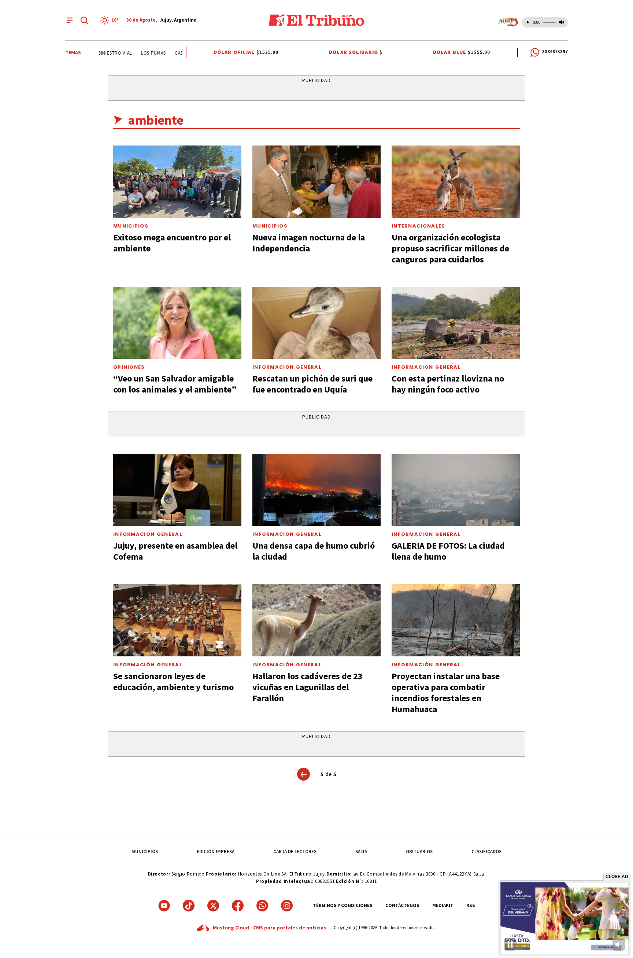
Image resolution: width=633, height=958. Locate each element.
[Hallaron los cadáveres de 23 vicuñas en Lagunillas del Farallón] (316, 620)
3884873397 (555, 51)
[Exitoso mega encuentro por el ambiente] (177, 181)
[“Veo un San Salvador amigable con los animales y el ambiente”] (177, 323)
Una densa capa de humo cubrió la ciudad (313, 551)
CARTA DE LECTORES (294, 851)
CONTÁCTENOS (402, 905)
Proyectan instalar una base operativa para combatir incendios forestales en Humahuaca (446, 692)
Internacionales (418, 225)
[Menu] (69, 20)
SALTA (361, 851)
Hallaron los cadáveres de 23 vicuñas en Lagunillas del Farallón (307, 687)
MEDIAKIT (443, 905)
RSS (470, 905)
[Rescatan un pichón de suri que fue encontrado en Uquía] (316, 323)
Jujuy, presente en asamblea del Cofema (175, 551)
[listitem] (110, 20)
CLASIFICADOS (486, 851)
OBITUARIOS (419, 851)
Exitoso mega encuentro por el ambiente (172, 243)
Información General (287, 367)
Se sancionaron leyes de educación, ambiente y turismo (173, 681)
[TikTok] (189, 905)
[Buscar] (84, 20)
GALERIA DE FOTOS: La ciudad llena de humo (448, 551)
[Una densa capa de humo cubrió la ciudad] (316, 490)
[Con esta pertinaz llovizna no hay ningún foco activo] (456, 323)
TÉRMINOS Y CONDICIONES (343, 905)
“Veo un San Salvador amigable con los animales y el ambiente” (174, 384)
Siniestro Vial (101, 53)
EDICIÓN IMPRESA (215, 851)
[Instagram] (287, 905)
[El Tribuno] (316, 20)
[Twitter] (213, 905)
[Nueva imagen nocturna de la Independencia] (316, 181)
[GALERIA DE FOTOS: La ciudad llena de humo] (456, 490)
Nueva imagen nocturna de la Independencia (308, 243)
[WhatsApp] (262, 905)
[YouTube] (164, 905)
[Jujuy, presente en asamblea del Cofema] (177, 490)
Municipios (130, 225)
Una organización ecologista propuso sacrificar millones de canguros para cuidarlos (450, 248)
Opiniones (129, 367)
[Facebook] (238, 905)
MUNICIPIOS (145, 851)
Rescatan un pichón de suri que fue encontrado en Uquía (312, 384)
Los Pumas (139, 53)
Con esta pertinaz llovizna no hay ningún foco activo (448, 384)
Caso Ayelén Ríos (181, 53)
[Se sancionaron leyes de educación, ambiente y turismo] (177, 620)
